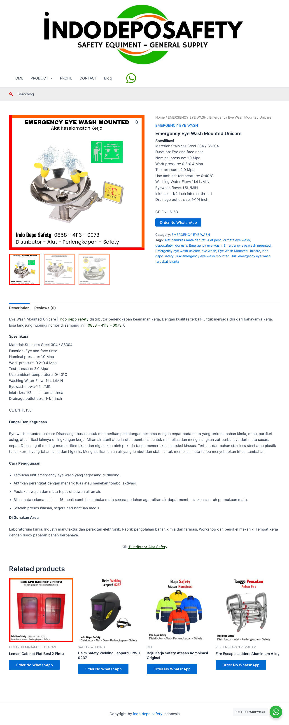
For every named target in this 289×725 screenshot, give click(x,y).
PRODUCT (39, 78)
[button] (50, 78)
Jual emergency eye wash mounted (202, 256)
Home (160, 117)
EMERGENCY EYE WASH (187, 117)
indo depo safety (147, 713)
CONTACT (88, 78)
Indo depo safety (73, 319)
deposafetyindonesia (171, 245)
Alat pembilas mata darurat (185, 240)
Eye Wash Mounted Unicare (239, 251)
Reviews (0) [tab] (45, 308)
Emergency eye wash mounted (247, 245)
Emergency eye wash (205, 245)
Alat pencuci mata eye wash (228, 240)
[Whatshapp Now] (132, 78)
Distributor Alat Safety (147, 547)
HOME (18, 78)
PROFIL (66, 78)
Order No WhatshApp (178, 222)
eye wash (209, 251)
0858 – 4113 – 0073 (104, 325)
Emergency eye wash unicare (177, 251)
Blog (108, 78)
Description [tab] (19, 308)
